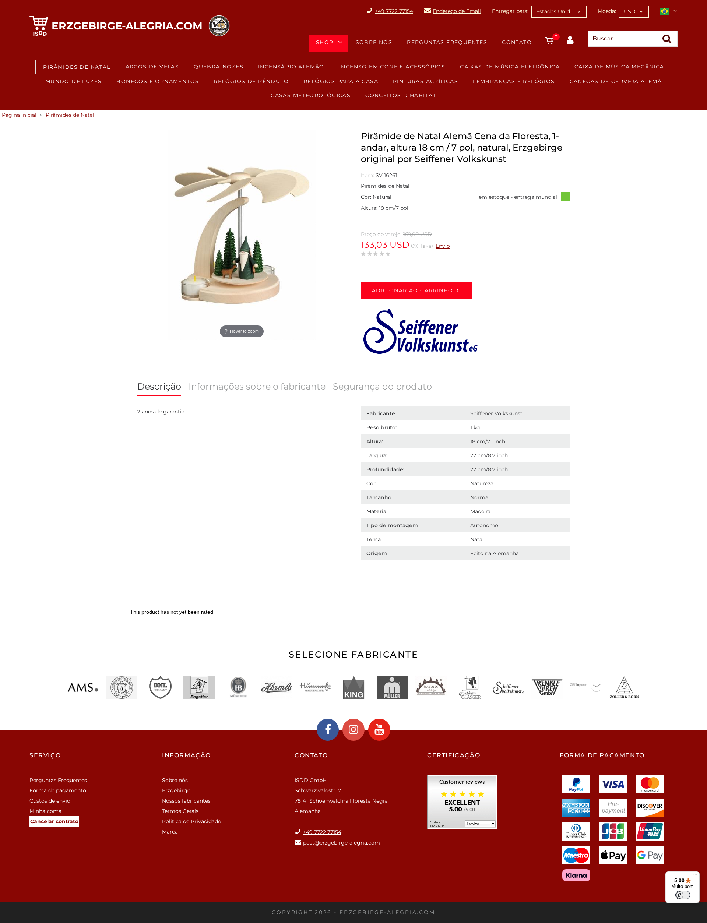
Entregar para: (510, 11)
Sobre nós (374, 42)
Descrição (159, 386)
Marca (170, 831)
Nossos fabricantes (186, 800)
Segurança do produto (382, 386)
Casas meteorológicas (311, 95)
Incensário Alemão (291, 66)
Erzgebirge (176, 790)
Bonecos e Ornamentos (157, 81)
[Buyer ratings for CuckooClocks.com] (462, 804)
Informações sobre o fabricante (257, 386)
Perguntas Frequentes (447, 42)
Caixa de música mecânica (619, 66)
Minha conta (45, 811)
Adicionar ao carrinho (412, 290)
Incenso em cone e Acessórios (392, 66)
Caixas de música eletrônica (510, 66)
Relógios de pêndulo (251, 81)
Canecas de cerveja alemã (616, 81)
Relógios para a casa (340, 81)
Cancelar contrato (54, 821)
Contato (517, 42)
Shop (325, 42)
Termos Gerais (180, 811)
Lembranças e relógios (514, 81)
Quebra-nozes (218, 66)
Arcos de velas (152, 66)
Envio (443, 246)
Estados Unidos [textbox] (556, 11)
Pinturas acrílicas (425, 81)
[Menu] (695, 875)
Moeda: (607, 11)
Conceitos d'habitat (400, 95)
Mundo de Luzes (73, 81)
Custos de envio (49, 800)
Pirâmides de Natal (76, 67)
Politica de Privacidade (191, 821)
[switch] (682, 895)
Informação (186, 755)
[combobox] (559, 12)
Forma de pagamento (57, 790)
